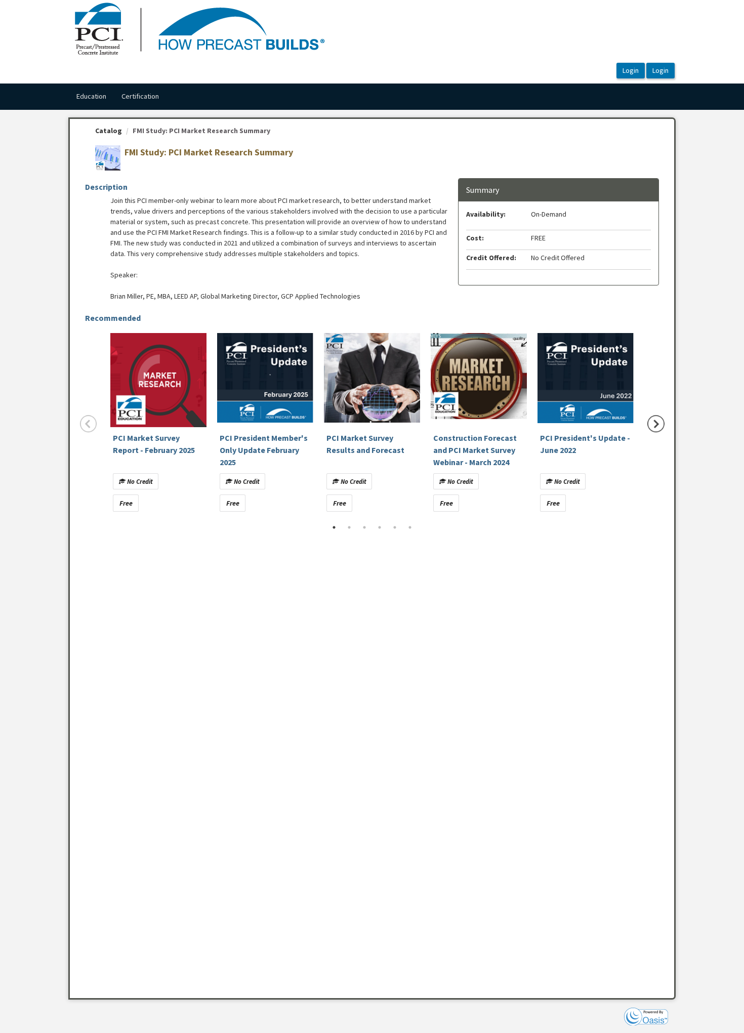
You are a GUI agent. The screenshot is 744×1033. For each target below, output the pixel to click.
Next (656, 423)
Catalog (108, 130)
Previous (88, 423)
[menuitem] (91, 97)
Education (91, 96)
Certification (140, 96)
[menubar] (117, 97)
